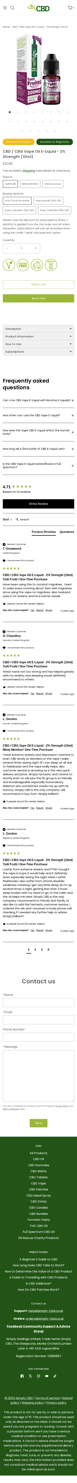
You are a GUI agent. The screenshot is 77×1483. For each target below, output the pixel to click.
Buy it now (38, 298)
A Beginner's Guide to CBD (38, 1259)
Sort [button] (6, 519)
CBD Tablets (38, 1177)
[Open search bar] (13, 8)
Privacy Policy (62, 1106)
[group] (38, 487)
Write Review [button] (38, 504)
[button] (38, 69)
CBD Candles (38, 1207)
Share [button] (48, 610)
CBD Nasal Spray (38, 1195)
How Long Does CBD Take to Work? (38, 1265)
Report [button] (40, 610)
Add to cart (38, 284)
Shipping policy (33, 1403)
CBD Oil (38, 1159)
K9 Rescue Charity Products (38, 1238)
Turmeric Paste (38, 1220)
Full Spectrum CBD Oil (39, 1232)
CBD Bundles (38, 1214)
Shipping (28, 171)
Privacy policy (56, 1403)
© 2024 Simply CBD (19, 1398)
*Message (10, 1047)
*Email (7, 1012)
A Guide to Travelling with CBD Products (38, 1277)
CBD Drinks (38, 1201)
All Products (38, 1153)
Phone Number (14, 1029)
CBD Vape (38, 1183)
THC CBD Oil (38, 1226)
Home (6, 26)
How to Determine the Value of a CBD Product (38, 1271)
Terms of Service (11, 1109)
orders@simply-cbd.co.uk (45, 1319)
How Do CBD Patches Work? (38, 1290)
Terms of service (47, 1398)
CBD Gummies (38, 1165)
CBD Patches (38, 1189)
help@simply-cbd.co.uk (45, 1311)
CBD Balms (38, 1171)
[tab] (38, 328)
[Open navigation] (5, 8)
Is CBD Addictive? (38, 1283)
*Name (8, 995)
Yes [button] (32, 610)
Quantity (9, 240)
